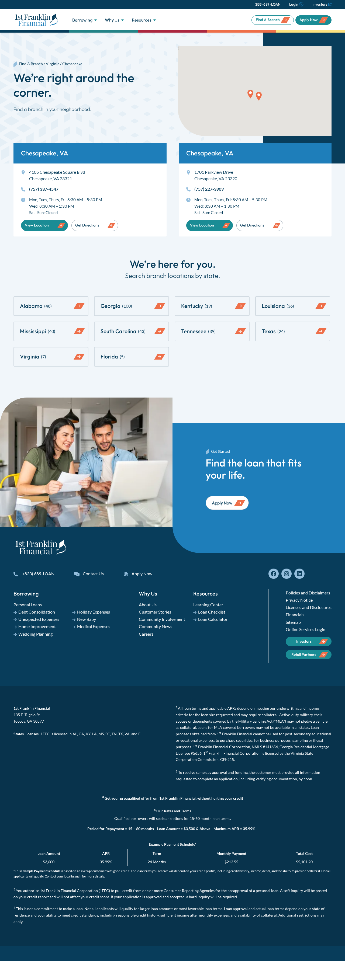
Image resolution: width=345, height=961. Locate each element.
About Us (148, 604)
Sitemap (293, 622)
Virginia (52, 63)
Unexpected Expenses (38, 619)
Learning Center (208, 604)
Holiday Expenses (93, 611)
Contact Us (93, 573)
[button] (250, 94)
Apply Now (308, 19)
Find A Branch (268, 19)
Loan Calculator (212, 619)
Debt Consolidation (36, 611)
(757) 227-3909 (209, 188)
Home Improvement (37, 626)
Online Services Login (305, 629)
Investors (319, 4)
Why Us (112, 20)
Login (293, 4)
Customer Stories (155, 611)
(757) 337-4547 (43, 188)
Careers (146, 633)
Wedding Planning (35, 633)
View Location (37, 225)
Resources (141, 20)
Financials (295, 614)
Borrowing (82, 20)
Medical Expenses (93, 626)
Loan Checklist (211, 611)
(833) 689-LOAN (268, 4)
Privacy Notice (299, 600)
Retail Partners (303, 654)
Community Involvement (162, 619)
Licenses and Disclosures (309, 607)
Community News (155, 626)
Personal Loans (27, 604)
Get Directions (87, 225)
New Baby (86, 619)
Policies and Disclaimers (308, 592)
